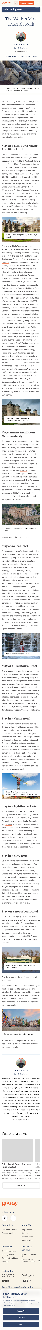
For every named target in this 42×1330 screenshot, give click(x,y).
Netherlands (23, 821)
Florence (5, 262)
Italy (3, 710)
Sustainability (27, 1240)
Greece (24, 710)
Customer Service (9, 1230)
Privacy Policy (8, 1255)
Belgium (36, 985)
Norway (5, 570)
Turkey (15, 874)
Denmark (32, 821)
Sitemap (5, 1262)
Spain (16, 460)
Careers (25, 1233)
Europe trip (15, 130)
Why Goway (27, 1230)
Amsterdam (29, 727)
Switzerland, (7, 574)
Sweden (12, 570)
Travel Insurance (9, 1251)
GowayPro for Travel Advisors (28, 1261)
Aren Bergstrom (10, 1178)
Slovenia (35, 710)
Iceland (19, 574)
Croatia (8, 824)
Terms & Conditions (10, 1258)
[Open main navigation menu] (38, 3)
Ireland (35, 161)
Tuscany (20, 246)
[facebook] (13, 1218)
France (9, 366)
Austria (27, 570)
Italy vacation (26, 249)
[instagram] (5, 1218)
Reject (21, 1324)
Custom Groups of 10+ (29, 1255)
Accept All (21, 1311)
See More (21, 1185)
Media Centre (27, 1237)
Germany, (18, 706)
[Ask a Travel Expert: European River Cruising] (17, 1150)
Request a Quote (26, 3)
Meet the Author (21, 52)
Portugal (23, 470)
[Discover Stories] (37, 9)
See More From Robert (21, 1120)
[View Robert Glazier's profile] (21, 36)
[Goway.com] (6, 3)
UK (12, 706)
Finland (20, 570)
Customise (21, 1318)
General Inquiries (9, 1233)
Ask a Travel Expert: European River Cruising (17, 1165)
